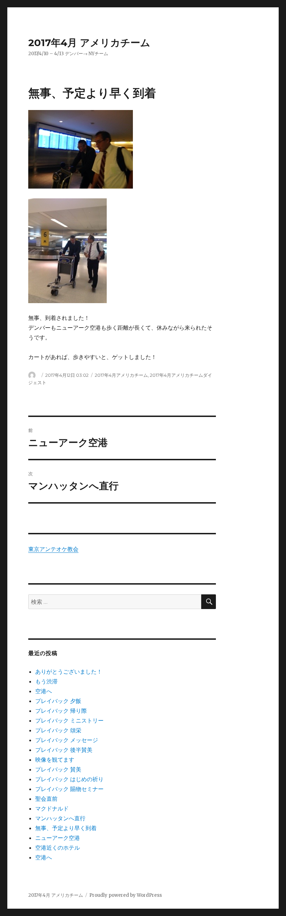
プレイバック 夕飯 (58, 700)
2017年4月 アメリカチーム (89, 43)
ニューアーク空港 (57, 837)
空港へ (43, 691)
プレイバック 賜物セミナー (69, 788)
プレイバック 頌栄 (58, 730)
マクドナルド (52, 808)
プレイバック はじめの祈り (69, 779)
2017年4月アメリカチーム (121, 375)
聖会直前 (46, 798)
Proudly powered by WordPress (125, 895)
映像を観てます (54, 759)
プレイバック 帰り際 (61, 710)
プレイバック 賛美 (58, 769)
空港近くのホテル (57, 847)
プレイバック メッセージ (66, 740)
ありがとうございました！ (68, 671)
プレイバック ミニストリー (69, 720)
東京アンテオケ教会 (53, 548)
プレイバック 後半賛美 (63, 749)
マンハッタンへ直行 (60, 818)
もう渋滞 (46, 681)
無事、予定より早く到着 (66, 828)
